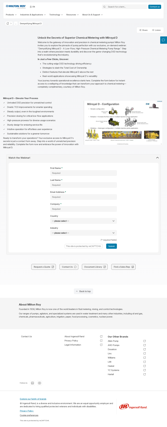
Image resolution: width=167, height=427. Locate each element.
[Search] (104, 6)
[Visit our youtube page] (39, 383)
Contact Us (26, 336)
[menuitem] (11, 14)
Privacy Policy (27, 411)
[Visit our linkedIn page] (32, 383)
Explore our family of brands (33, 399)
